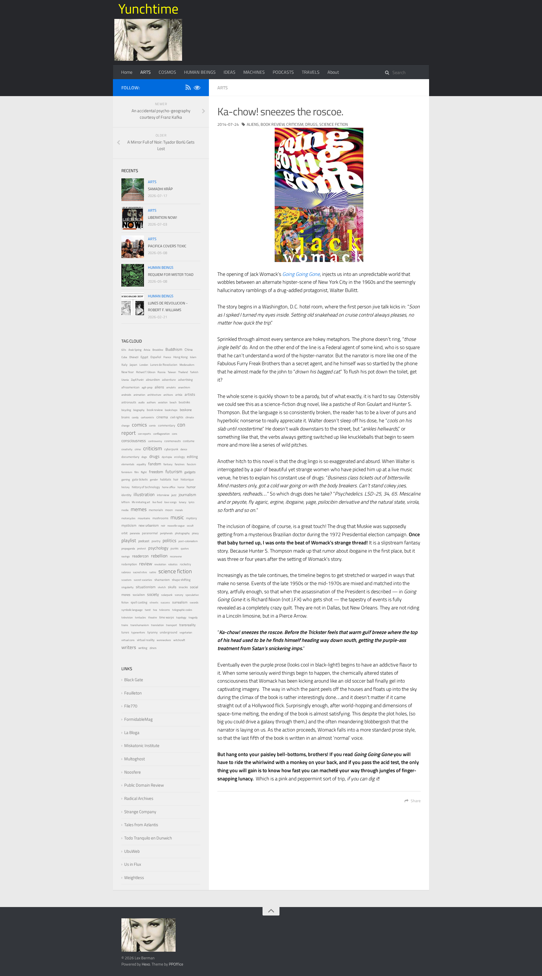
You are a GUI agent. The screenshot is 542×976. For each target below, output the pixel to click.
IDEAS (229, 72)
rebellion (159, 555)
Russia (161, 372)
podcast (143, 541)
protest (141, 548)
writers (128, 647)
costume (188, 440)
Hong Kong (180, 357)
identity (126, 495)
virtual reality (145, 640)
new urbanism (149, 525)
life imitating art (141, 502)
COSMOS (167, 72)
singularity (127, 587)
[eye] (197, 88)
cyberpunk (171, 449)
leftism (125, 502)
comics (139, 425)
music (177, 517)
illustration (144, 494)
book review (273, 124)
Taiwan (172, 372)
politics (169, 540)
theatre (152, 617)
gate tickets (140, 479)
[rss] (188, 88)
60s (123, 350)
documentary (130, 456)
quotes (185, 548)
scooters (126, 580)
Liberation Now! (162, 217)
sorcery (179, 595)
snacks (183, 587)
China (189, 349)
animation (139, 395)
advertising (185, 379)
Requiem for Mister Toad (170, 274)
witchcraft (179, 640)
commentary (166, 425)
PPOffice (176, 964)
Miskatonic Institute (141, 745)
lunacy (182, 502)
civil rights (176, 417)
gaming (125, 479)
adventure (169, 379)
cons (174, 434)
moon (169, 510)
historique (187, 479)
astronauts (128, 402)
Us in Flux (132, 864)
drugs (311, 124)
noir (163, 525)
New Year (127, 372)
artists (190, 394)
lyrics (191, 502)
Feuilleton (133, 693)
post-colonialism (188, 541)
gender (154, 479)
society (153, 594)
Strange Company (140, 811)
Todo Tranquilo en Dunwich (148, 838)
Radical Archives (138, 798)
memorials (156, 510)
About (333, 72)
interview (163, 495)
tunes (125, 632)
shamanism (162, 579)
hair (175, 479)
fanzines (180, 464)
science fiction (333, 124)
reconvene (176, 556)
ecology (179, 456)
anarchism (184, 387)
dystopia (167, 457)
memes (139, 509)
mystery (191, 518)
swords (194, 602)
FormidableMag (138, 719)
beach (173, 402)
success (165, 602)
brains (125, 417)
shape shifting (181, 579)
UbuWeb (132, 851)
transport (171, 625)
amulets (171, 387)
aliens (253, 124)
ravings (125, 556)
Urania (125, 380)
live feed (157, 502)
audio (141, 402)
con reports (144, 434)
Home (126, 72)
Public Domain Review (144, 785)
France (167, 357)
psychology (158, 548)
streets (154, 602)
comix (152, 425)
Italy (124, 364)
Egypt (144, 357)
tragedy (193, 617)
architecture (154, 395)
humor (191, 487)
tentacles (140, 617)
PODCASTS (283, 72)
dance (183, 449)
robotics (173, 564)
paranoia (135, 533)
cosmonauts (172, 441)
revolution (160, 564)
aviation (162, 402)
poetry (156, 540)
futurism (173, 471)
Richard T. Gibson (145, 372)
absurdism (153, 379)
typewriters (138, 632)
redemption (129, 564)
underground (168, 632)
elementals (127, 464)
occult (190, 525)
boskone (186, 409)
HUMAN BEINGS (200, 72)
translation (157, 625)
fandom (154, 464)
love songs (170, 502)
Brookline (157, 350)
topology (181, 617)
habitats (165, 479)
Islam (193, 357)
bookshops (171, 410)
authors (151, 402)
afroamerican (130, 387)
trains (124, 625)
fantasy (167, 464)
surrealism (179, 602)
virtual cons (128, 640)
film (136, 472)
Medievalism (187, 365)
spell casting (139, 602)
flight (144, 472)
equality (141, 464)
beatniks (184, 402)
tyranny (152, 632)
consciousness (133, 441)
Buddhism (173, 349)
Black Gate (133, 679)
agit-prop (147, 387)
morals (179, 510)
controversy (155, 441)
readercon (140, 556)
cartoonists (147, 417)
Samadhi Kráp (160, 189)
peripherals (166, 533)
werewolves (164, 640)
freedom (156, 472)
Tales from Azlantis (141, 824)
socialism (139, 594)
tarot (148, 610)
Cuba (124, 357)
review (145, 563)
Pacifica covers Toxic (167, 246)
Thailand (183, 372)
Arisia (147, 350)
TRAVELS (311, 72)
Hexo (146, 964)
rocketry (185, 564)
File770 (130, 706)
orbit (124, 533)
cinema (162, 417)
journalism (187, 494)
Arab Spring (134, 350)
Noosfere (132, 772)
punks (174, 548)
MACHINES (254, 72)
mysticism (128, 525)
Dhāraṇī (133, 357)
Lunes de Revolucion (163, 364)
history (125, 487)
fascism (191, 464)
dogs (144, 457)
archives (168, 395)
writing (142, 647)
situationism (146, 587)
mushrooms (160, 518)
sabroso (126, 572)
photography (182, 533)
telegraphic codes (182, 610)
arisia (178, 394)
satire (152, 572)
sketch (162, 587)
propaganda (128, 548)
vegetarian (186, 632)
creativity (126, 449)
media (124, 510)
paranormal (150, 533)
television (127, 617)
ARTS (145, 72)
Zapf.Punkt (137, 380)
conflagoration (161, 434)
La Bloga (131, 732)
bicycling (126, 410)
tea (155, 610)
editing (192, 456)
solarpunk (166, 595)
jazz (173, 495)
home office (168, 487)
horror (181, 487)
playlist (128, 540)
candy (135, 417)
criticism (294, 124)
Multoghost (134, 759)
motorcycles (128, 518)
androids (126, 395)
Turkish (194, 372)
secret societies (143, 580)
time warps (166, 617)
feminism (126, 472)
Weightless (134, 877)
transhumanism (139, 625)
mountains (144, 518)
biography (139, 410)
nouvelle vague (176, 525)
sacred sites (140, 572)
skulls (172, 587)
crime (138, 449)
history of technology (146, 487)
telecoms (164, 610)
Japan (133, 364)
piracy (195, 533)
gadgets (190, 472)
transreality (187, 624)
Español (155, 357)
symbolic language (132, 610)
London (143, 365)
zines (153, 648)
